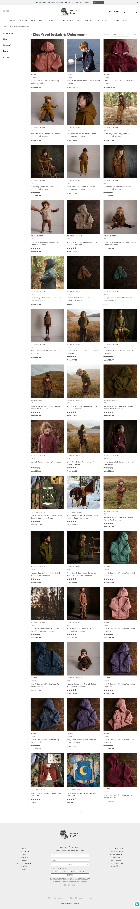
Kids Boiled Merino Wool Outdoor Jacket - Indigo (83, 82)
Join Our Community (24, 863)
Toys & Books (67, 20)
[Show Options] (87, 864)
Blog (24, 854)
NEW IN (12, 20)
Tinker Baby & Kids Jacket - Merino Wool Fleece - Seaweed (83, 408)
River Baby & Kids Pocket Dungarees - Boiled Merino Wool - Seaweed (82, 574)
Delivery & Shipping (116, 848)
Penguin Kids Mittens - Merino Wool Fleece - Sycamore (81, 299)
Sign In (110, 11)
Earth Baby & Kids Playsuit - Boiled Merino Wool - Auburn (117, 188)
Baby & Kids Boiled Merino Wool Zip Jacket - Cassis (118, 796)
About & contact (115, 860)
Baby (41, 20)
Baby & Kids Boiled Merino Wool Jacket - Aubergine (120, 685)
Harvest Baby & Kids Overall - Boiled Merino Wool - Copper (45, 135)
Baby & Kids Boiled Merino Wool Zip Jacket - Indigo (45, 685)
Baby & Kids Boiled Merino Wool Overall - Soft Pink (120, 741)
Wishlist (24, 848)
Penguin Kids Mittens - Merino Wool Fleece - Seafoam (118, 299)
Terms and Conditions (115, 863)
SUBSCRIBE (70, 875)
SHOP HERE (99, 2)
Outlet (24, 860)
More (125, 20)
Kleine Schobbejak (38, 512)
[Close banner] (138, 2)
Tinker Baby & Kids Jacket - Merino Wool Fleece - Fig (120, 463)
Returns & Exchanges (115, 851)
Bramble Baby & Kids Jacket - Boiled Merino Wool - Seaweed (45, 574)
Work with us (115, 866)
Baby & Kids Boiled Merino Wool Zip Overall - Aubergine (81, 741)
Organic (6, 57)
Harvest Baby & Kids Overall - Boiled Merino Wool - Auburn (118, 519)
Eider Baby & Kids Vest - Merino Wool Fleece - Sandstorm (45, 244)
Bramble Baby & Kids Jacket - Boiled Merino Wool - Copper (81, 135)
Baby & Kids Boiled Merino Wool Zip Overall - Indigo (45, 741)
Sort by (106, 34)
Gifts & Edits (102, 20)
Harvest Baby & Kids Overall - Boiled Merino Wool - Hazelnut (81, 685)
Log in (24, 869)
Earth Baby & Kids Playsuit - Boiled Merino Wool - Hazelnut (81, 630)
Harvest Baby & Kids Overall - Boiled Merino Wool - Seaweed (118, 408)
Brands (116, 20)
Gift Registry (24, 851)
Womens (23, 20)
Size (5, 39)
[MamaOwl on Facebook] (7, 11)
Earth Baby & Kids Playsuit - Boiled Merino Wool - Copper (81, 188)
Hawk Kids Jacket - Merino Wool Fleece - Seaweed (83, 352)
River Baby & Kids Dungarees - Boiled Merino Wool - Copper (118, 135)
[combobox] (69, 864)
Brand (5, 51)
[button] (35, 193)
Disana (33, 77)
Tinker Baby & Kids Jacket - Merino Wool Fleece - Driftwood (83, 244)
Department (8, 33)
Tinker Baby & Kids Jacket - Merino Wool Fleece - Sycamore (120, 244)
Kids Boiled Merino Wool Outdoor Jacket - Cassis (120, 82)
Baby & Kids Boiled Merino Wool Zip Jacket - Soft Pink (45, 82)
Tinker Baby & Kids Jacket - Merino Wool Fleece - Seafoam (47, 299)
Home (5, 26)
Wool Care (24, 857)
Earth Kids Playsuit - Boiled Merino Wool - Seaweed (120, 352)
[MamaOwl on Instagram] (4, 11)
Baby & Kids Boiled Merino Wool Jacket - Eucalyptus (120, 574)
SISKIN (33, 130)
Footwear (52, 20)
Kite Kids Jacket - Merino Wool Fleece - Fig (46, 463)
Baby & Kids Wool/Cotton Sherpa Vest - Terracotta (47, 795)
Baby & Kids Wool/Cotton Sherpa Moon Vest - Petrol (83, 795)
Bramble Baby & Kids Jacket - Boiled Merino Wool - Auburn (45, 408)
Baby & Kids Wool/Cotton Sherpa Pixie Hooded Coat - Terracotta (82, 517)
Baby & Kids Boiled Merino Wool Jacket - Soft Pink (120, 630)
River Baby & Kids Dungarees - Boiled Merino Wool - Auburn (45, 188)
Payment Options (116, 854)
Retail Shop (116, 857)
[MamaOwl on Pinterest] (69, 885)
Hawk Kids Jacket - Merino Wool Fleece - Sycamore (47, 352)
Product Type (9, 45)
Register (116, 11)
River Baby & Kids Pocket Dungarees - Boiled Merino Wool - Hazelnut (46, 630)
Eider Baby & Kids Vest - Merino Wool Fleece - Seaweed (82, 463)
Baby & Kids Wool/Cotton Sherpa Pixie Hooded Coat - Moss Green (46, 517)
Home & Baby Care (85, 20)
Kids (33, 20)
